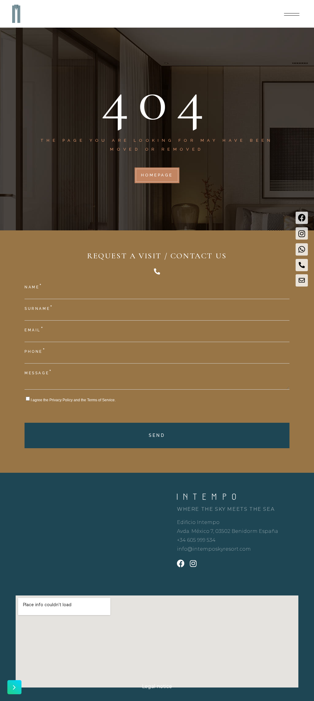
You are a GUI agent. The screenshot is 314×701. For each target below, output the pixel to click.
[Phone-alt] (302, 265)
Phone (35, 351)
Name (34, 287)
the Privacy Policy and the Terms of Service (79, 400)
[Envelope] (302, 280)
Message (38, 373)
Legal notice (157, 686)
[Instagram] (302, 233)
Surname (39, 308)
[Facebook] (302, 218)
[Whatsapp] (302, 249)
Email (34, 330)
